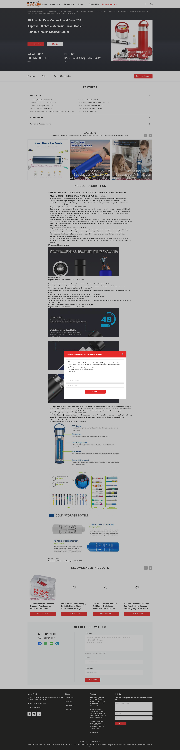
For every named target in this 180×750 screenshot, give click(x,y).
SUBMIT (95, 392)
